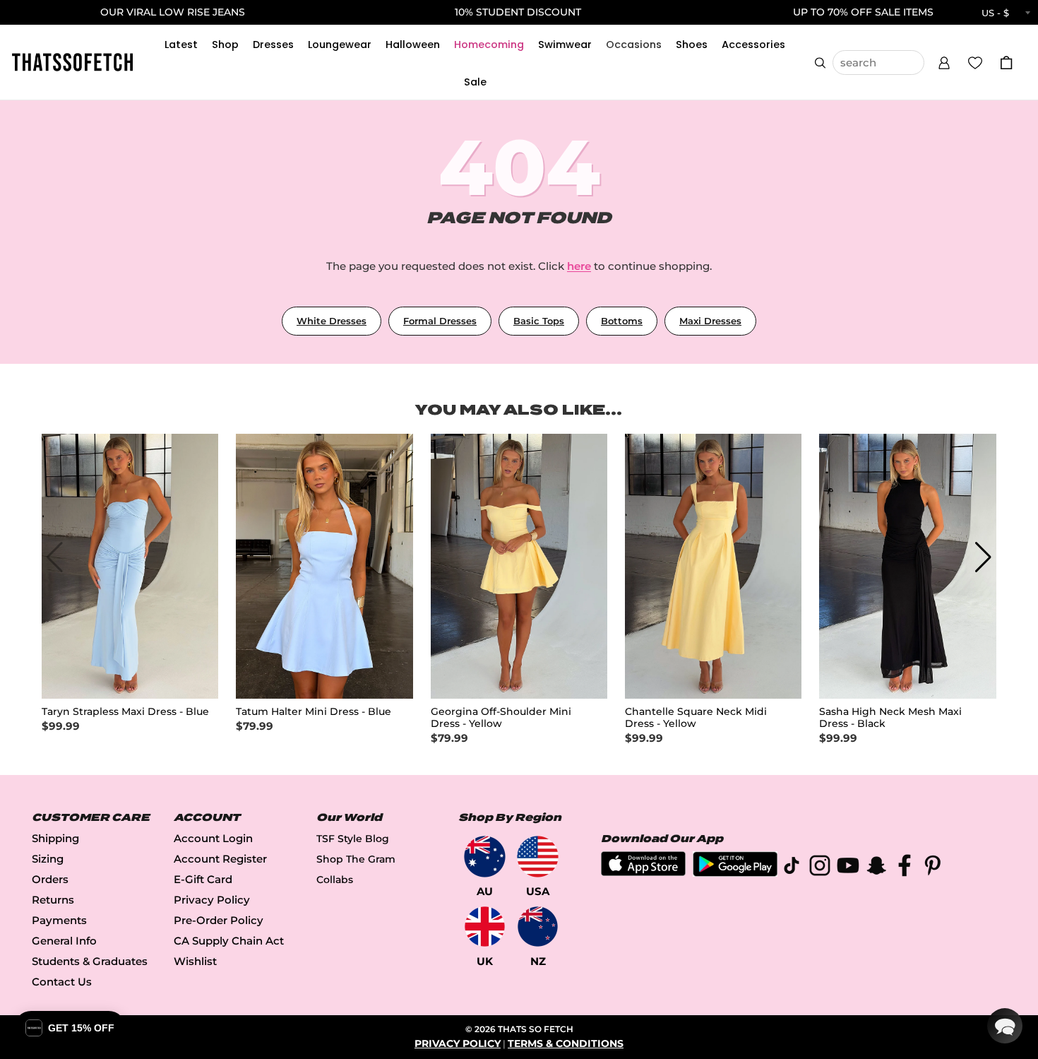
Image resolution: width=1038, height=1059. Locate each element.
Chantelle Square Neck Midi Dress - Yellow (696, 718)
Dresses (273, 44)
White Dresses (331, 320)
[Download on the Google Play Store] (735, 873)
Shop (225, 44)
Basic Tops (538, 320)
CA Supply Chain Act (229, 940)
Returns (53, 899)
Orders (50, 879)
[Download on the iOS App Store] (643, 872)
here (579, 266)
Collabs (334, 879)
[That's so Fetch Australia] (484, 856)
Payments (59, 920)
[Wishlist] (975, 62)
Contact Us (62, 981)
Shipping (55, 838)
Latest (181, 44)
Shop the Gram (355, 859)
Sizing (48, 858)
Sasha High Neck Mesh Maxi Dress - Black (890, 718)
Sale (475, 82)
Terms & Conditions (566, 1043)
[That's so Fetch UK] (484, 926)
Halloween (413, 44)
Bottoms (622, 320)
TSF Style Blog (352, 838)
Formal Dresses (440, 320)
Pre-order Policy (218, 920)
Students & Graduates (90, 961)
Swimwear (565, 44)
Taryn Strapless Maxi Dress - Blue (125, 712)
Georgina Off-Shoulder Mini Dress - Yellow (501, 718)
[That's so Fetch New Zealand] (537, 926)
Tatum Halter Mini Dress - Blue (313, 712)
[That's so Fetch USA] (537, 856)
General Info (64, 940)
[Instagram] (820, 868)
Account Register (220, 858)
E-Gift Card (203, 879)
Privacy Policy (212, 899)
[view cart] (1006, 62)
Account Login (213, 838)
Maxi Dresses (710, 320)
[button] (944, 61)
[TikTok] (791, 868)
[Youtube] (848, 868)
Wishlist (195, 961)
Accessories (753, 44)
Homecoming (489, 44)
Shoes (692, 44)
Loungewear (339, 44)
